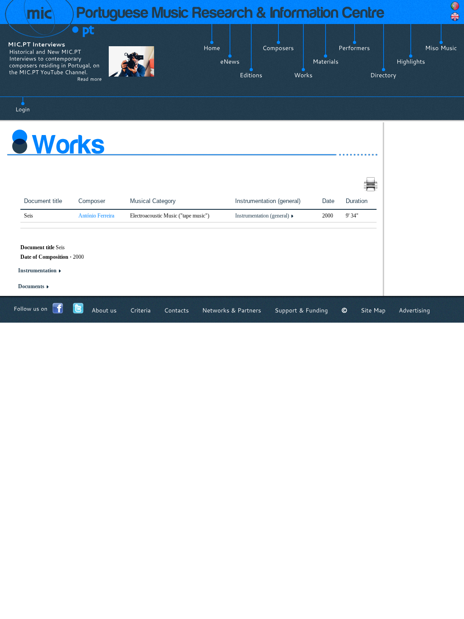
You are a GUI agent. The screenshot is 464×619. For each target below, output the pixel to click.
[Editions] (251, 75)
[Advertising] (414, 310)
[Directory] (383, 75)
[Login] (22, 104)
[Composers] (278, 48)
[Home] (211, 48)
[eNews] (230, 61)
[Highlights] (410, 61)
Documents (31, 286)
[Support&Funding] (301, 310)
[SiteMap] (373, 310)
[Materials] (325, 61)
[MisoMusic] (441, 48)
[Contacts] (176, 310)
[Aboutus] (104, 310)
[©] (344, 310)
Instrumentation (37, 270)
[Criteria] (140, 310)
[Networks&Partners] (231, 310)
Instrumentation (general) (262, 216)
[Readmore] (89, 79)
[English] (454, 16)
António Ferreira (96, 216)
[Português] (454, 5)
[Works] (303, 75)
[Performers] (354, 48)
